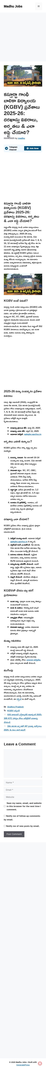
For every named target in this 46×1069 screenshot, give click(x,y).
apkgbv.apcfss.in (32, 434)
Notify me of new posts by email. (22, 826)
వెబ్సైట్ (19, 699)
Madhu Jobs (13, 6)
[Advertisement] (23, 37)
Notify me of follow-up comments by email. (22, 818)
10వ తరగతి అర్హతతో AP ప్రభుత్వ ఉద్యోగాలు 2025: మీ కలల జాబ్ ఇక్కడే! (23, 728)
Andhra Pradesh (15, 707)
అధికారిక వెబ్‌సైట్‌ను (33, 660)
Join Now (33, 148)
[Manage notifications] (40, 1063)
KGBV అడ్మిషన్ (13, 710)
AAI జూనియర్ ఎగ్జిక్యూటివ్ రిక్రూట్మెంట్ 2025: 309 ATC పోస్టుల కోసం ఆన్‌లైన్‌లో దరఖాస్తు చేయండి (23, 718)
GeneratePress (23, 1065)
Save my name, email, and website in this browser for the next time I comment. (24, 806)
